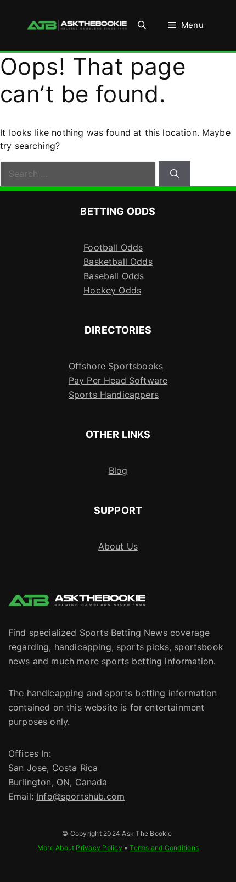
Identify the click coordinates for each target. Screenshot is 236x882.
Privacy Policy (99, 848)
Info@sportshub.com (80, 796)
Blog (118, 470)
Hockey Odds (112, 290)
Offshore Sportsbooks (116, 365)
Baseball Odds (113, 275)
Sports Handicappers (114, 394)
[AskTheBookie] (77, 25)
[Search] (174, 173)
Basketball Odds (117, 261)
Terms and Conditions (164, 848)
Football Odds (113, 247)
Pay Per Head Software (118, 380)
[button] (142, 25)
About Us (118, 546)
